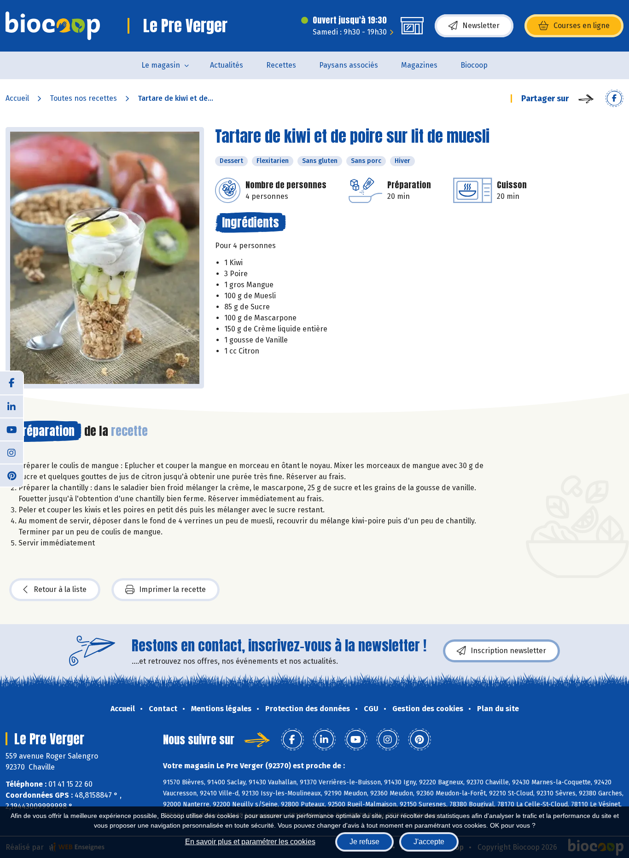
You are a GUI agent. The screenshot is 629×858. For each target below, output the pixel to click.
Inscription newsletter (508, 650)
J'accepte (429, 842)
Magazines (419, 65)
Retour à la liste (60, 589)
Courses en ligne (581, 25)
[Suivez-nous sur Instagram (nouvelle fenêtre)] (11, 452)
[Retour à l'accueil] (53, 26)
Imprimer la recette (172, 589)
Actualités (226, 65)
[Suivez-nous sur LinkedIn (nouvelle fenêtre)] (11, 405)
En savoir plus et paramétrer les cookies (250, 842)
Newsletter (481, 25)
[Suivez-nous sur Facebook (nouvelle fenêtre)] (11, 382)
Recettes (281, 65)
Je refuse (364, 842)
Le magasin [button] (160, 65)
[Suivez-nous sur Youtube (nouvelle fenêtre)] (11, 429)
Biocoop (474, 65)
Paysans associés (348, 65)
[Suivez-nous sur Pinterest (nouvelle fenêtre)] (11, 475)
